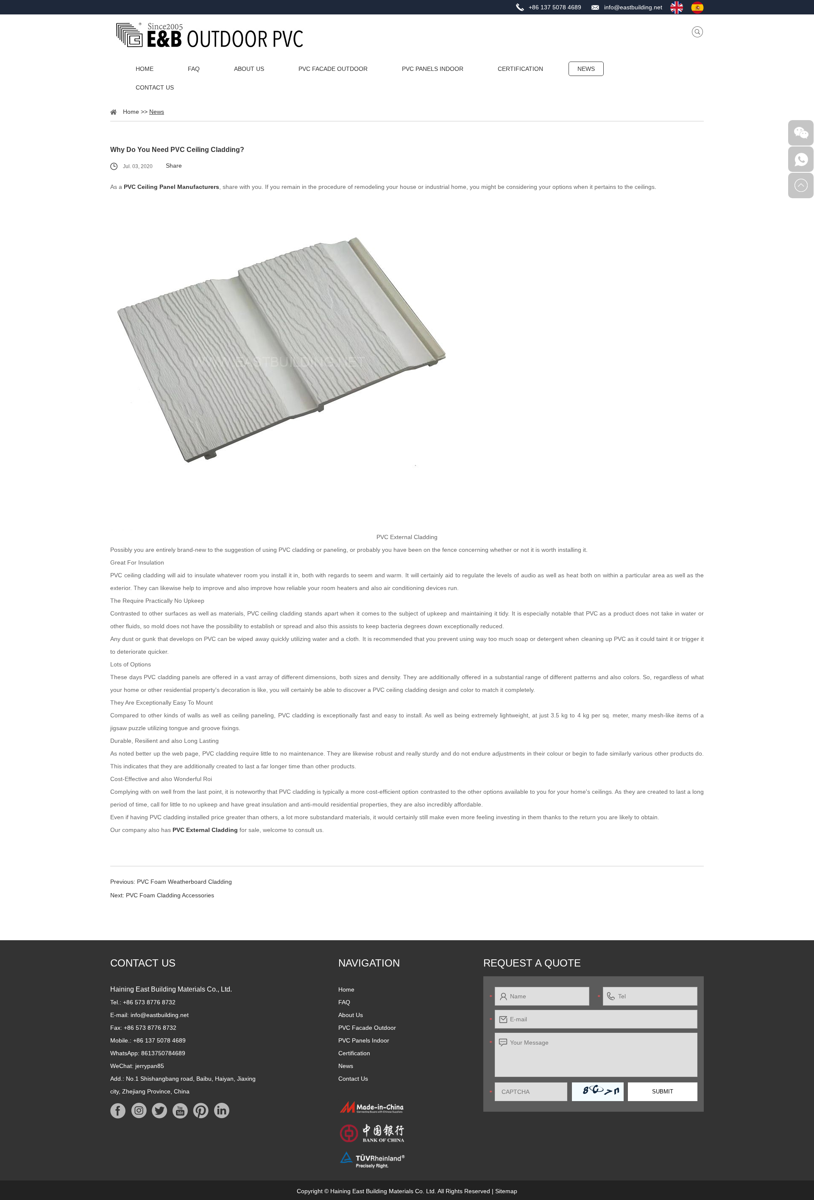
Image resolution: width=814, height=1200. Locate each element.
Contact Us (155, 87)
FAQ (194, 68)
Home (144, 68)
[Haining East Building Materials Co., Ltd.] (209, 35)
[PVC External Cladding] (407, 362)
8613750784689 (163, 1053)
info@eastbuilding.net (633, 7)
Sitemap (506, 1191)
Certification (520, 68)
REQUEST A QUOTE (532, 963)
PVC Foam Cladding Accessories (170, 895)
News (586, 68)
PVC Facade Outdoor (333, 68)
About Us (249, 68)
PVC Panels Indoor (432, 68)
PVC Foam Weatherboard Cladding (184, 881)
